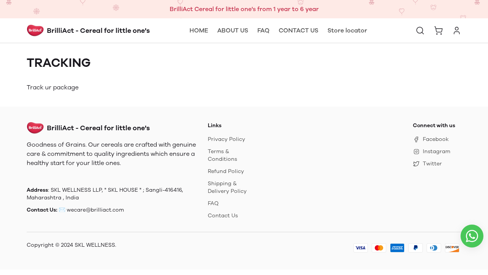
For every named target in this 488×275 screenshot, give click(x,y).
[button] (420, 30)
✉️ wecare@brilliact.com (91, 210)
